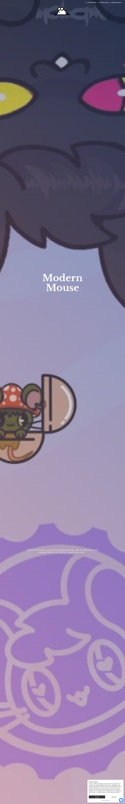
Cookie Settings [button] (105, 800)
